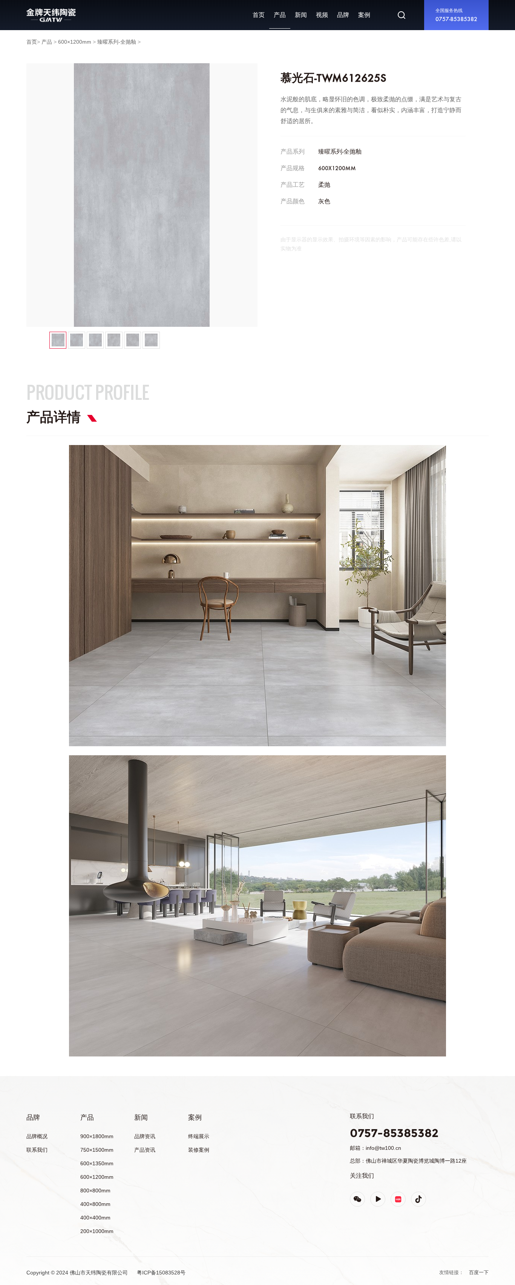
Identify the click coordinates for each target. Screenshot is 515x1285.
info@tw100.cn (383, 1148)
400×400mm (95, 1218)
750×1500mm (96, 1150)
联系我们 (37, 1150)
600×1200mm (74, 42)
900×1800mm (96, 1136)
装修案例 (198, 1150)
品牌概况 (37, 1136)
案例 (364, 15)
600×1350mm (96, 1163)
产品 (280, 15)
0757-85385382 (456, 20)
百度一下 (479, 1272)
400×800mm (95, 1204)
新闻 (301, 15)
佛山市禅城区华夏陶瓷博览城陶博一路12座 (416, 1161)
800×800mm (95, 1190)
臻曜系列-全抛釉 (116, 42)
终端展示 (198, 1136)
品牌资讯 (144, 1136)
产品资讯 (144, 1150)
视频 (322, 15)
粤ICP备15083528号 (161, 1273)
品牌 (31, 9)
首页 (259, 15)
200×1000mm (96, 1231)
